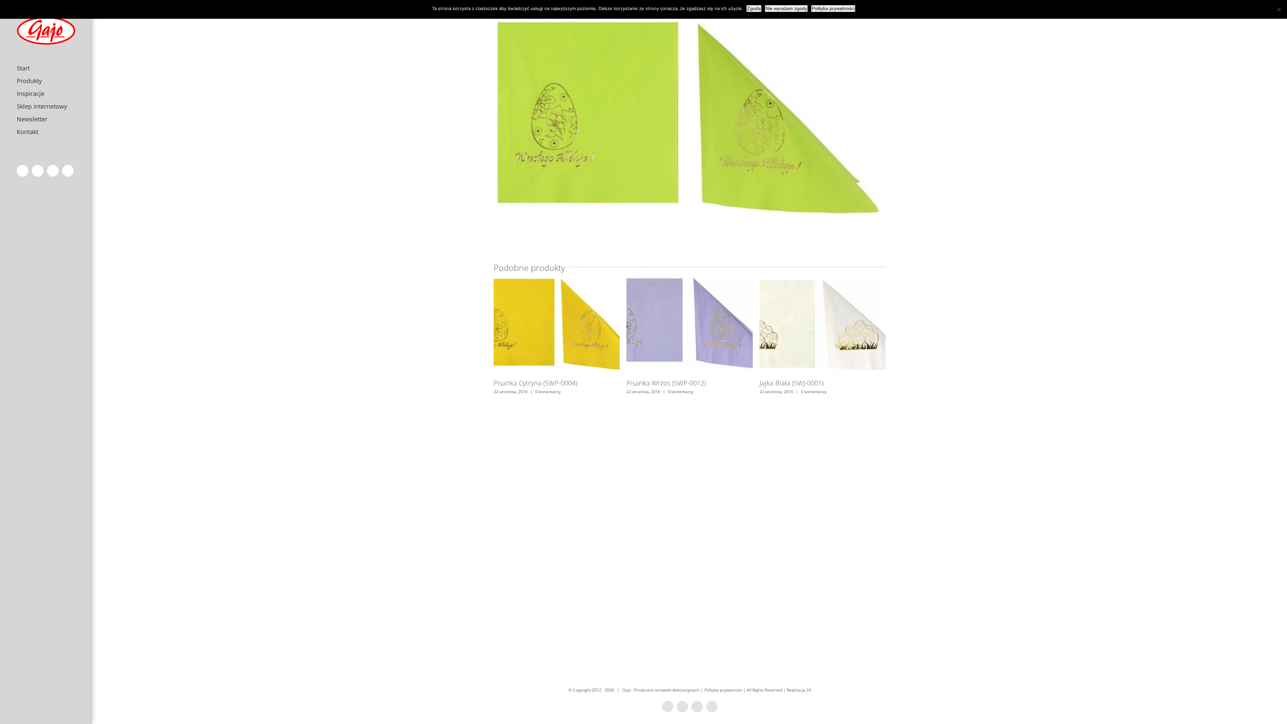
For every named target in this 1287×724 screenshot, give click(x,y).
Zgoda (754, 8)
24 (808, 690)
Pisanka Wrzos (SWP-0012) (666, 382)
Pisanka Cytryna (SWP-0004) (535, 382)
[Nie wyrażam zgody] (1278, 9)
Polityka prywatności (723, 690)
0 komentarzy (548, 392)
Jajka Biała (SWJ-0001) (791, 382)
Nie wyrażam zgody (786, 8)
